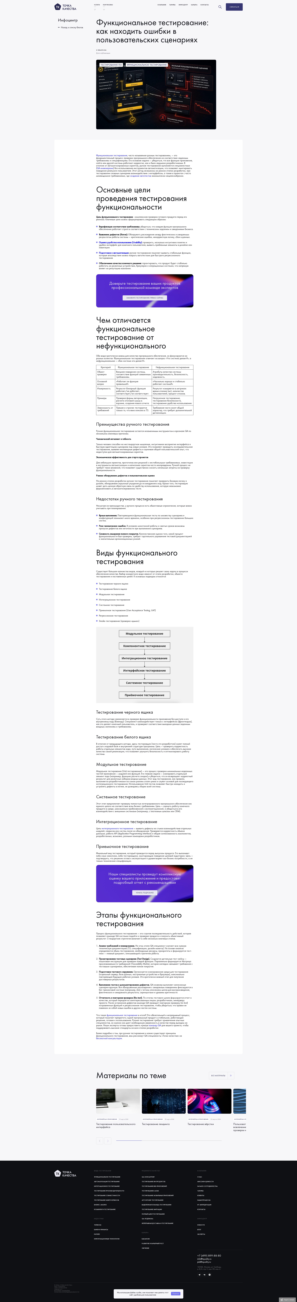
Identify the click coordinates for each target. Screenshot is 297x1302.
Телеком (97, 1225)
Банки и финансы (101, 1229)
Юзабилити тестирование (105, 1209)
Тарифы (200, 1191)
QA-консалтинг (148, 1177)
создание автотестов (140, 175)
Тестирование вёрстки (201, 1124)
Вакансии (146, 1239)
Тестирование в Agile (150, 1191)
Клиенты (200, 1195)
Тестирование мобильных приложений (158, 1195)
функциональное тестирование (122, 1015)
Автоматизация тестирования (106, 1181)
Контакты (205, 5)
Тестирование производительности (109, 1191)
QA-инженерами (105, 168)
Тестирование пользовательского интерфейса (116, 1125)
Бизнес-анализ (100, 1205)
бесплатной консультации (109, 1038)
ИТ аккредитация (204, 1205)
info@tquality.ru (204, 1259)
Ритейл (97, 1234)
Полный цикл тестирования (153, 1214)
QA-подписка (147, 1219)
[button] (287, 1299)
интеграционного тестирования (117, 828)
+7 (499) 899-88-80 (209, 1255)
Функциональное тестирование (111, 155)
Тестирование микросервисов (106, 1200)
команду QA (155, 1025)
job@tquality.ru (204, 1262)
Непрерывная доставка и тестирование (157, 1223)
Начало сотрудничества (207, 1186)
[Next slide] (107, 1140)
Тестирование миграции (152, 1209)
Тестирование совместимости (107, 1195)
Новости (201, 1225)
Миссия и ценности (205, 1181)
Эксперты (201, 1234)
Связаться (234, 7)
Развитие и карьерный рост (153, 1243)
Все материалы (218, 1075)
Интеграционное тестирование (107, 1186)
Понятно (175, 1293)
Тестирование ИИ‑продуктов (153, 1181)
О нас (199, 1177)
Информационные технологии (106, 1239)
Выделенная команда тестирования (156, 1205)
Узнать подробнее (145, 893)
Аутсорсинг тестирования (152, 1200)
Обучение (145, 1248)
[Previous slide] (99, 1140)
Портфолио (108, 5)
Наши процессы (203, 1200)
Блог (199, 1229)
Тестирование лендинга (156, 1124)
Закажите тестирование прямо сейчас (144, 298)
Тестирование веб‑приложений (154, 1186)
